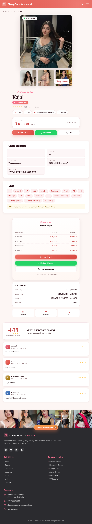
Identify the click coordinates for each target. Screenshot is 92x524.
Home (5, 11)
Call (70, 132)
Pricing (7, 475)
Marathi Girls (53, 475)
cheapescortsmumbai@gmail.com (19, 505)
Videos (7, 479)
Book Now (22, 132)
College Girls (54, 468)
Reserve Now (45, 257)
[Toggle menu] (87, 4)
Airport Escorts (54, 472)
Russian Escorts (55, 462)
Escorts (14, 11)
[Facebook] (11, 450)
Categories (9, 468)
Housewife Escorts (56, 465)
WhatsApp (47, 132)
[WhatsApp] (82, 4)
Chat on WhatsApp (47, 263)
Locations (8, 472)
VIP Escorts (53, 479)
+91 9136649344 (13, 501)
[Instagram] (6, 450)
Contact (8, 482)
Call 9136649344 (47, 269)
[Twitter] (16, 450)
